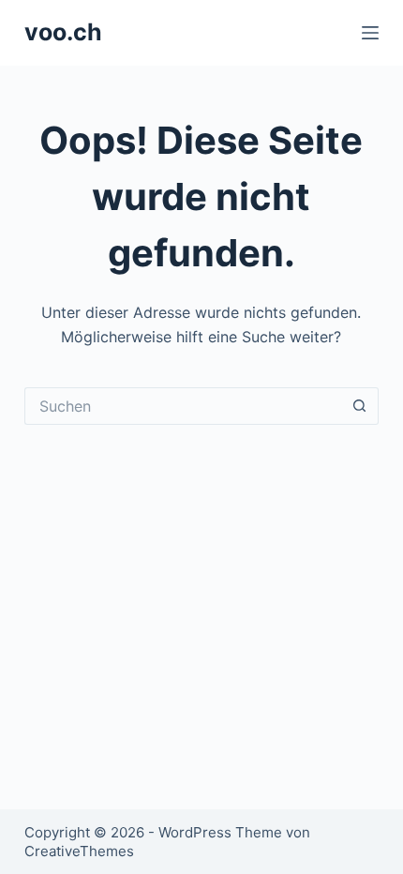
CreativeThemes (79, 851)
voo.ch (63, 32)
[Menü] (370, 32)
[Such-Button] (360, 406)
